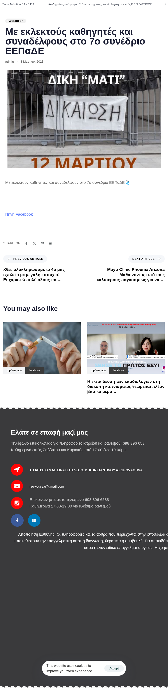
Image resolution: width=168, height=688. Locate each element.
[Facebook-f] (17, 520)
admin (9, 61)
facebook (16, 21)
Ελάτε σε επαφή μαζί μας (49, 432)
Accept (114, 668)
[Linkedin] (34, 520)
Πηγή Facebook (19, 214)
